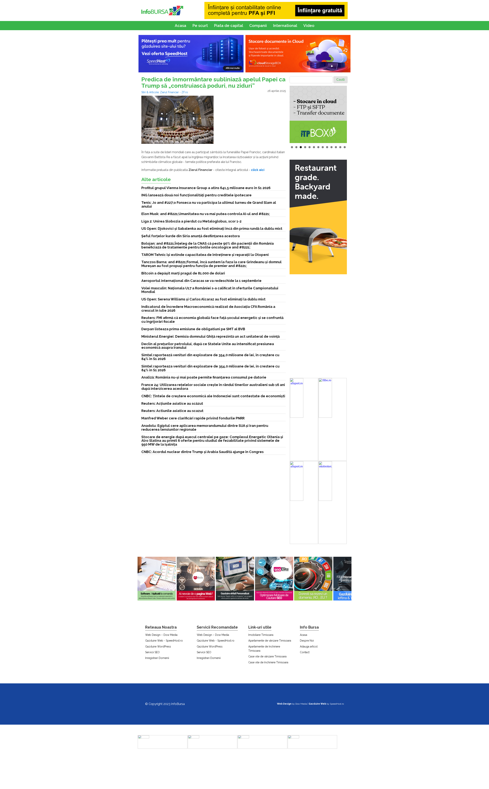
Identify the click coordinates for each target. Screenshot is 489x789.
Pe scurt (200, 25)
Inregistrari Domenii (157, 658)
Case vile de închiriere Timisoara (268, 662)
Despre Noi (307, 640)
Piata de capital (228, 25)
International (285, 25)
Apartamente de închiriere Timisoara (264, 648)
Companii (258, 25)
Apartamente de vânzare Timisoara (269, 640)
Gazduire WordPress (158, 646)
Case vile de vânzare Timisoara (267, 656)
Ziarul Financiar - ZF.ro (174, 92)
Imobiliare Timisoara (260, 634)
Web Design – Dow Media (161, 634)
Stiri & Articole (150, 92)
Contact (304, 652)
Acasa (180, 25)
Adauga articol (309, 646)
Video (308, 25)
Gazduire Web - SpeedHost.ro (164, 640)
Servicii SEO (152, 652)
